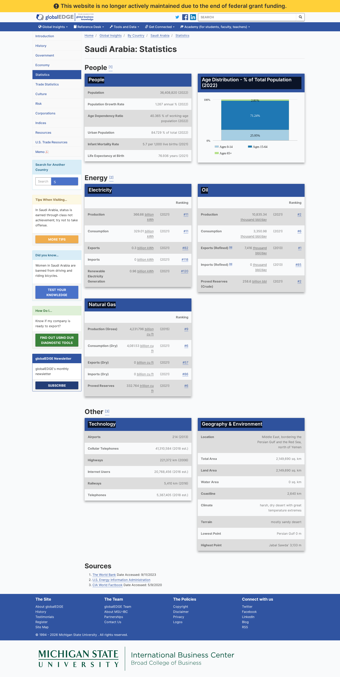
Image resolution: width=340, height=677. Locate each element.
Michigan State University (78, 635)
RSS (245, 627)
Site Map (42, 627)
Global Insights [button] (54, 27)
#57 (185, 362)
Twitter (247, 606)
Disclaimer (181, 612)
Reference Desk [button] (89, 27)
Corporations (45, 113)
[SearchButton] (300, 17)
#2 (299, 214)
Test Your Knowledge (56, 292)
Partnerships (113, 617)
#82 (185, 248)
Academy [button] (215, 27)
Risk (38, 104)
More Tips (57, 239)
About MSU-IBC (116, 612)
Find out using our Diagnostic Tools (57, 340)
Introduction (44, 36)
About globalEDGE (49, 606)
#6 (299, 231)
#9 (186, 329)
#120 (184, 271)
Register (41, 622)
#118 (185, 259)
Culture (41, 94)
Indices (40, 123)
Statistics (42, 75)
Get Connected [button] (160, 27)
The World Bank (104, 575)
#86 (185, 374)
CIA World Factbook (107, 585)
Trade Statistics (47, 84)
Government (44, 55)
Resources (43, 132)
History (40, 46)
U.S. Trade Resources (51, 142)
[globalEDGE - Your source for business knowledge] (64, 17)
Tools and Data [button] (125, 27)
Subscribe (57, 385)
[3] (230, 247)
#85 (298, 265)
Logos (177, 622)
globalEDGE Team (117, 606)
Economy (42, 65)
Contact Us (112, 622)
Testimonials (44, 617)
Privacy (178, 617)
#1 (299, 248)
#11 (186, 214)
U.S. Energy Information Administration (121, 580)
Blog (245, 622)
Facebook (249, 612)
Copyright (180, 606)
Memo (40, 152)
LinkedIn (248, 617)
